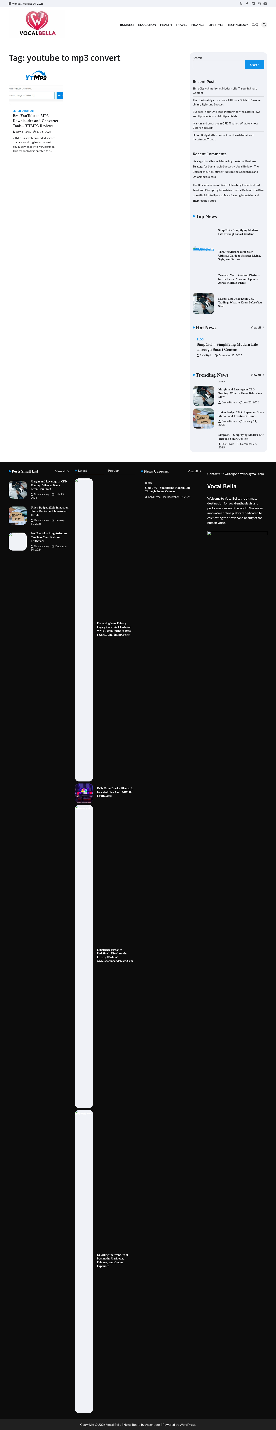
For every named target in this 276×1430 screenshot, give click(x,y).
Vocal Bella (113, 1424)
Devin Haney (23, 131)
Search (197, 58)
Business (127, 24)
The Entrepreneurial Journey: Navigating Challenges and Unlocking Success (226, 171)
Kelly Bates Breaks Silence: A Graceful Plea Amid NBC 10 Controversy (115, 792)
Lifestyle (216, 24)
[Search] (264, 25)
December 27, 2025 (230, 355)
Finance (197, 24)
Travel (181, 24)
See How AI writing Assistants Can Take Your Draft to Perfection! (49, 537)
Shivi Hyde (206, 355)
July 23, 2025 (251, 397)
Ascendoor (152, 1424)
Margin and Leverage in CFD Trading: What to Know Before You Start (240, 302)
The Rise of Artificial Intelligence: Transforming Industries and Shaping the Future (228, 195)
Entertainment (24, 110)
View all (256, 327)
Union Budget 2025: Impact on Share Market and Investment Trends (49, 511)
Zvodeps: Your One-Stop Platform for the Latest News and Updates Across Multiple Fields (239, 279)
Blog (200, 339)
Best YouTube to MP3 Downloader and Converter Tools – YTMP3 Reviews (35, 121)
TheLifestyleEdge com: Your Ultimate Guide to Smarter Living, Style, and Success (239, 255)
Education (147, 24)
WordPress (187, 1424)
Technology (238, 24)
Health (166, 24)
